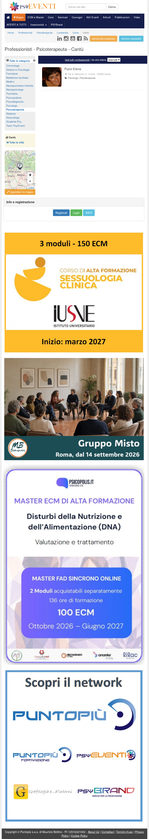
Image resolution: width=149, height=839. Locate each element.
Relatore (11, 113)
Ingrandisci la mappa (21, 192)
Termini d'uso (124, 832)
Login (76, 213)
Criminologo (12, 65)
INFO (89, 213)
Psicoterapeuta (15, 109)
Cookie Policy (79, 836)
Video (137, 17)
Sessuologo (12, 117)
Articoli (107, 17)
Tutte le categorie (19, 61)
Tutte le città (16, 142)
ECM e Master (36, 17)
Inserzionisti (37, 24)
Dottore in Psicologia (17, 69)
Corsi (51, 17)
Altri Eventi (92, 17)
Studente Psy (14, 121)
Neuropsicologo (14, 89)
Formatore (12, 73)
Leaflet (31, 187)
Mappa (19, 17)
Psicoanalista (13, 97)
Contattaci (107, 832)
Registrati (61, 213)
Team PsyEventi (15, 125)
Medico (10, 81)
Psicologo (11, 105)
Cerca (112, 7)
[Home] (8, 17)
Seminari (63, 17)
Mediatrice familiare (17, 77)
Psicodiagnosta (14, 101)
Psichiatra (11, 93)
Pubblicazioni (122, 17)
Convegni (77, 17)
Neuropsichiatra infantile (19, 85)
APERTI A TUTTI (16, 24)
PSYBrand (56, 24)
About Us (93, 832)
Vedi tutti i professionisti (77, 59)
